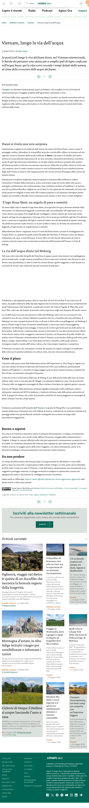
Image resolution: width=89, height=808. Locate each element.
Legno (36, 494)
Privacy (27, 776)
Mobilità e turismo (53, 16)
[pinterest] (57, 795)
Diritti (13, 16)
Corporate (7, 786)
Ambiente (6, 16)
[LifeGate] (44, 3)
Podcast (47, 11)
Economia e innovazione (35, 16)
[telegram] (81, 795)
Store (11, 3)
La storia (28, 769)
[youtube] (66, 795)
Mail (26, 773)
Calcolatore (7, 789)
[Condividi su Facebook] (39, 76)
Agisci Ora (65, 11)
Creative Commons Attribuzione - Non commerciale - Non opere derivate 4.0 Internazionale (49, 489)
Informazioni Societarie (30, 781)
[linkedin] (76, 795)
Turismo (73, 597)
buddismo (44, 494)
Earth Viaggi (22, 51)
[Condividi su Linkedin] (50, 76)
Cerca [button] (31, 3)
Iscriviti (42, 524)
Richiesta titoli (9, 782)
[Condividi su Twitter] (44, 76)
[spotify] (61, 795)
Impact (82, 11)
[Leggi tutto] (85, 539)
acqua (6, 89)
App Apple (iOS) (8, 766)
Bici (3, 732)
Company (28, 759)
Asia (31, 494)
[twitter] (52, 795)
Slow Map (12, 735)
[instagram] (71, 795)
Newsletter (19, 3)
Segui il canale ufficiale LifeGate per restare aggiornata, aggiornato (52, 479)
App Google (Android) (7, 770)
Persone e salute (80, 16)
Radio (32, 11)
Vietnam (52, 494)
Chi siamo (28, 766)
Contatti (28, 762)
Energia (20, 16)
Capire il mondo (12, 11)
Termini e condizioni (33, 786)
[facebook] (47, 795)
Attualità (6, 759)
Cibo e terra (67, 16)
